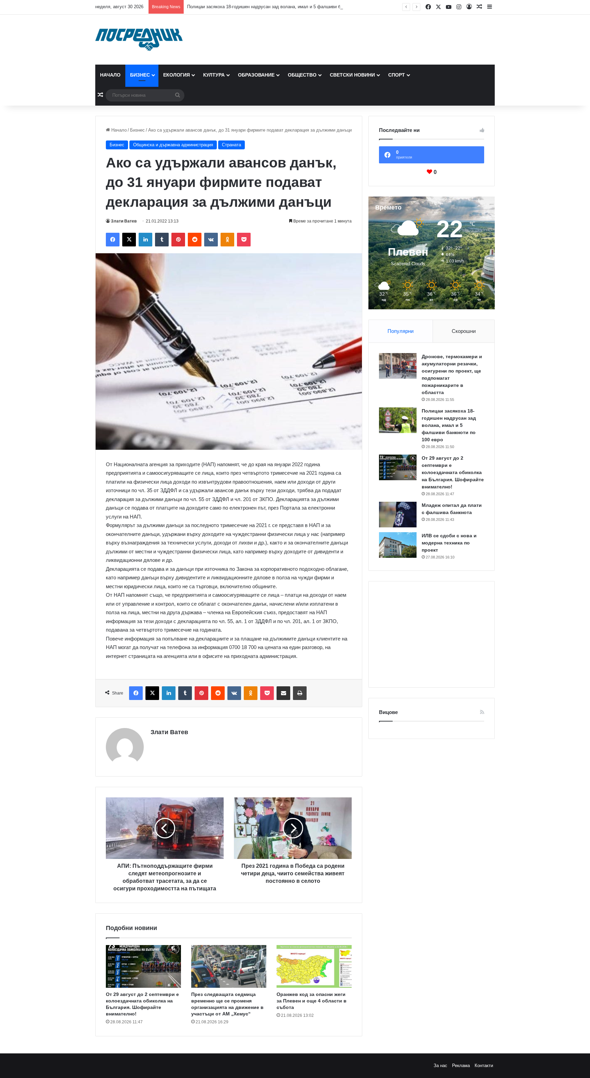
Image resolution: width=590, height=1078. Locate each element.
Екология (176, 75)
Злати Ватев (124, 221)
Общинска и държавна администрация (173, 144)
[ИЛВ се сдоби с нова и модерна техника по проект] (398, 545)
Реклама (461, 1065)
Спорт (396, 75)
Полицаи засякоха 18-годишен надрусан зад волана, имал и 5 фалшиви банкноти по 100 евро (284, 6)
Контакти (484, 1065)
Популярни (400, 331)
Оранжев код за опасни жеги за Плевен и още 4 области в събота (312, 1001)
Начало (110, 75)
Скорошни (464, 331)
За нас (440, 1065)
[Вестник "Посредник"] (139, 39)
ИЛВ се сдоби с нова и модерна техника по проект (449, 543)
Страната (231, 144)
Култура (214, 75)
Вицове (388, 712)
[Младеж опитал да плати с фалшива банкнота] (398, 514)
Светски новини (352, 75)
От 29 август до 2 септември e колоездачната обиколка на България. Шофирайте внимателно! (453, 472)
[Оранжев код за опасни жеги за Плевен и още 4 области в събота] (314, 966)
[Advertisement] (431, 634)
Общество (302, 75)
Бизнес (140, 75)
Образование (256, 75)
